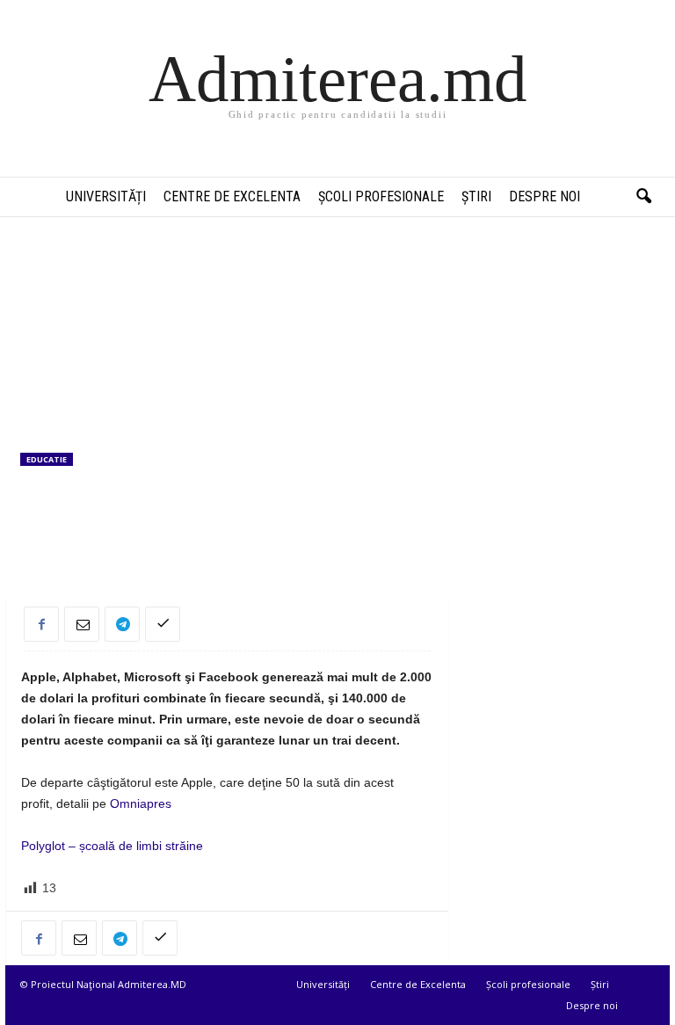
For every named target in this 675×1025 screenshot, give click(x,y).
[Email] (81, 624)
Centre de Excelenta (232, 196)
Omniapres (140, 803)
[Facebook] (41, 624)
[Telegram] (122, 624)
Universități (106, 196)
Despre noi (544, 196)
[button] (643, 197)
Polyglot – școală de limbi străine (112, 846)
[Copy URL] (162, 624)
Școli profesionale (381, 196)
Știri (476, 196)
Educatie (46, 459)
